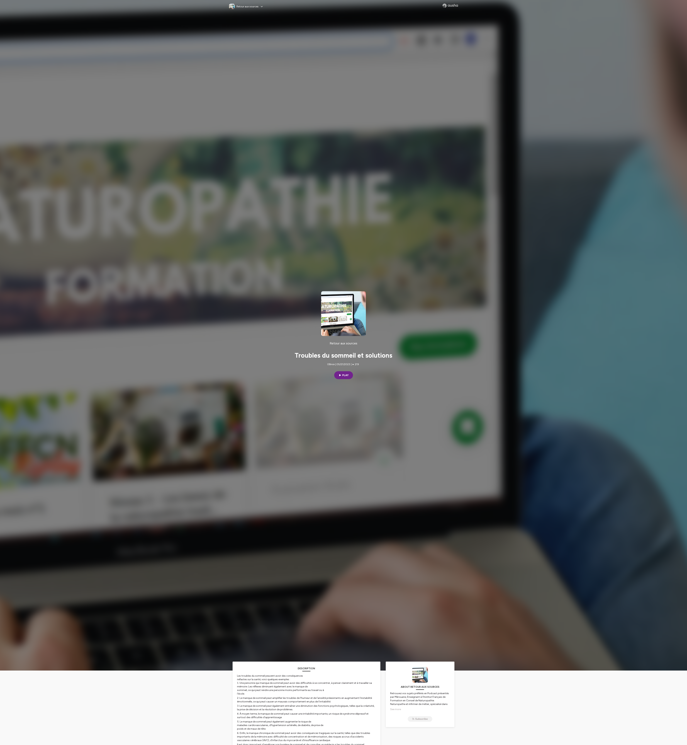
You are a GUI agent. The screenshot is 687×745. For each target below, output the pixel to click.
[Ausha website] (450, 6)
